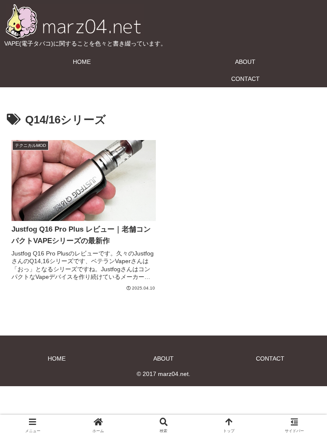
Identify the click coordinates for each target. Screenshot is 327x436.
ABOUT (163, 358)
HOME (57, 358)
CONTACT (270, 358)
